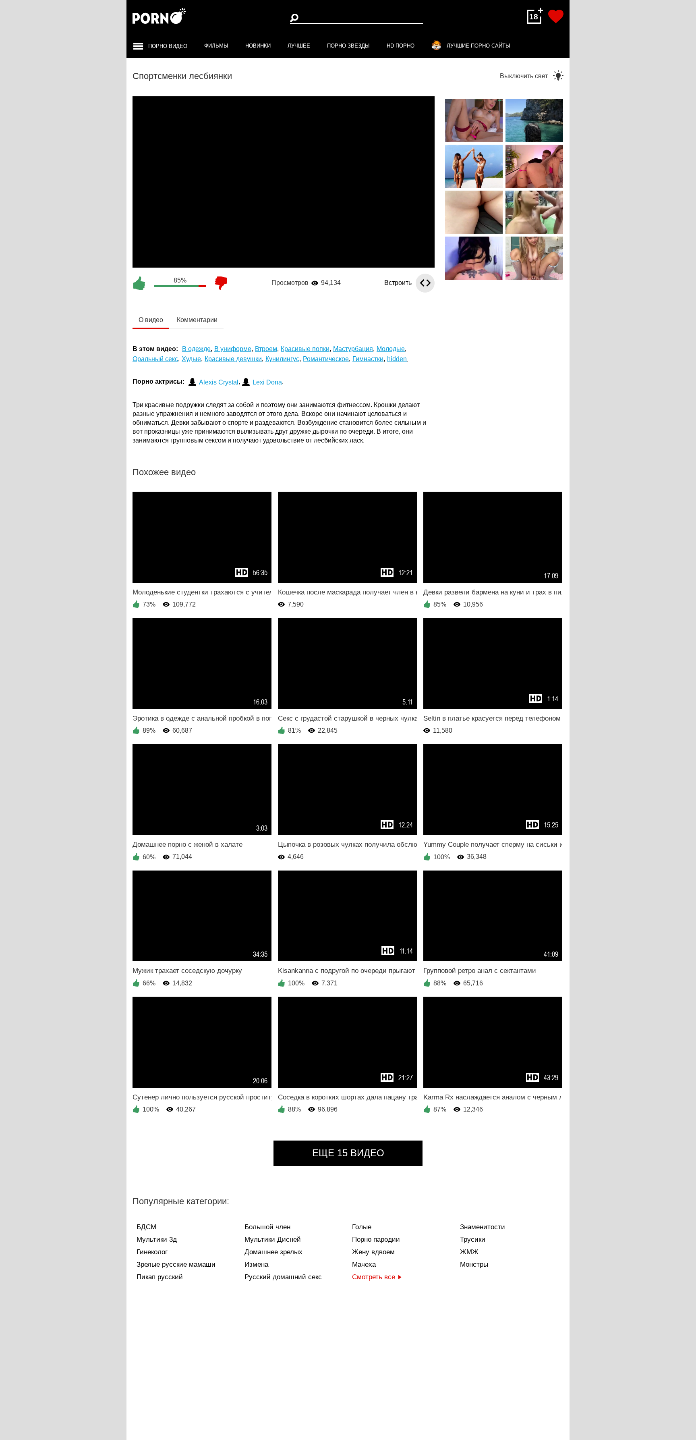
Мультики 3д (157, 1239)
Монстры (474, 1264)
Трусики (472, 1239)
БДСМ (146, 1227)
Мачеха (364, 1264)
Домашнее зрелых (273, 1252)
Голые (361, 1227)
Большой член (267, 1227)
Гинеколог (152, 1252)
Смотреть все (373, 1277)
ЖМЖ (469, 1252)
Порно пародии (376, 1239)
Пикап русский (160, 1277)
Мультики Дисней (272, 1239)
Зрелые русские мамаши (176, 1264)
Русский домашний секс (283, 1277)
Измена (256, 1264)
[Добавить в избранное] (555, 16)
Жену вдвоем (373, 1252)
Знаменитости (482, 1227)
